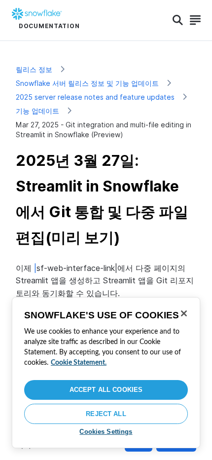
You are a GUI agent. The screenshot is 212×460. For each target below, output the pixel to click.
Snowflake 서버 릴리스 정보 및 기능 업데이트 (87, 83)
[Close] (184, 313)
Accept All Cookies (106, 389)
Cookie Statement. (78, 362)
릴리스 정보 (34, 69)
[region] (106, 372)
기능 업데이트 (37, 111)
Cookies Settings (105, 431)
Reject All (106, 414)
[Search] (177, 20)
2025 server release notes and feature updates (95, 97)
